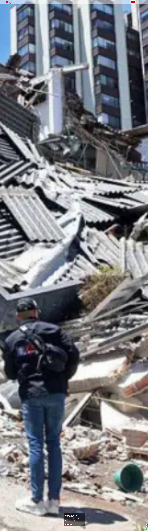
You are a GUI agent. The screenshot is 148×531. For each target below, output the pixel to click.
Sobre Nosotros (101, 2)
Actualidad (112, 2)
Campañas (107, 2)
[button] (146, 529)
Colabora (119, 2)
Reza (116, 2)
